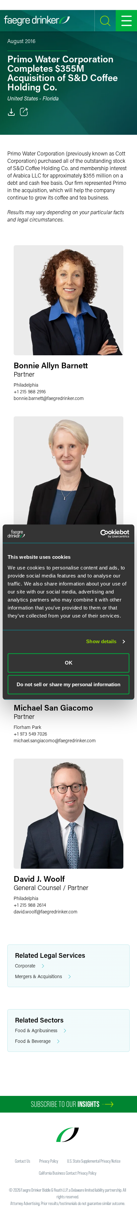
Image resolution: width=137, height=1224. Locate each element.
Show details (101, 641)
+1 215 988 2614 (30, 905)
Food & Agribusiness (36, 1030)
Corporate (25, 965)
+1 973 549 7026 (30, 734)
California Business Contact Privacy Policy (67, 1173)
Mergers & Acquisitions (38, 976)
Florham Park (27, 727)
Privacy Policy (48, 1161)
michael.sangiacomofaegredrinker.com (55, 740)
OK (68, 663)
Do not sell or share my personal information (68, 684)
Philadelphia (26, 385)
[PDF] (11, 112)
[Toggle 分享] (24, 112)
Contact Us (22, 1161)
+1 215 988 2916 (30, 391)
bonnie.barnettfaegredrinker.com (49, 398)
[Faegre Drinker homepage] (37, 21)
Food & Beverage (33, 1041)
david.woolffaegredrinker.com (45, 911)
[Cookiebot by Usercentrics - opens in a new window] (100, 533)
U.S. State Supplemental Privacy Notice (93, 1161)
